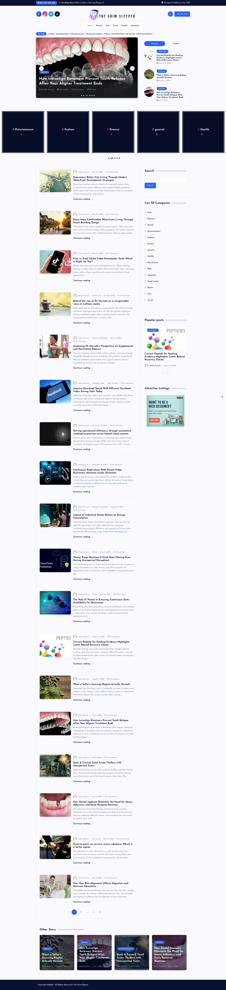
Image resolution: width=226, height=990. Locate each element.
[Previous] (163, 371)
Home (90, 26)
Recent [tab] (176, 44)
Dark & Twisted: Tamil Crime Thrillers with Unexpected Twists (92, 957)
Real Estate (114, 129)
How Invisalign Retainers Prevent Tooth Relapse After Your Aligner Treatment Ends (170, 95)
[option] (87, 67)
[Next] (167, 371)
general (24, 129)
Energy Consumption (95, 34)
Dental (162, 88)
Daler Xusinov (48, 89)
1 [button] (81, 95)
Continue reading (82, 199)
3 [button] (85, 95)
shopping (135, 26)
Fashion (99, 26)
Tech (108, 26)
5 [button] (92, 95)
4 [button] (88, 95)
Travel (115, 26)
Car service (96, 839)
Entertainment (48, 72)
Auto (149, 212)
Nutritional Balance (145, 34)
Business (163, 51)
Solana (107, 34)
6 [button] (94, 95)
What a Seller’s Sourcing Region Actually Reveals (101, 684)
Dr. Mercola (131, 34)
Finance (150, 244)
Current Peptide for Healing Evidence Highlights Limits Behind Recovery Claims (170, 57)
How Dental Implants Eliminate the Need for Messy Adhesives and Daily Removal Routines (131, 954)
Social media (153, 281)
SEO (159, 129)
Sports (150, 288)
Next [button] (132, 68)
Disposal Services (78, 34)
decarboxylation (63, 34)
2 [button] (83, 95)
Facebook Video (118, 34)
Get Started (182, 14)
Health (124, 26)
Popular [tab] (154, 44)
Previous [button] (41, 68)
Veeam (52, 34)
